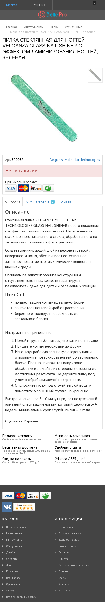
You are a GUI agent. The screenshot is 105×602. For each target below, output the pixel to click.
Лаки (9, 565)
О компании (66, 527)
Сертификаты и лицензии (74, 565)
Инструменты (14, 539)
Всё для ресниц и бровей (21, 597)
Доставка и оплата (69, 539)
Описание (12, 201)
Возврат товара (67, 546)
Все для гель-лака (16, 527)
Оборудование (14, 546)
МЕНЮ (39, 4)
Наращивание (14, 533)
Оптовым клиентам (70, 533)
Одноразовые (14, 584)
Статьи (62, 578)
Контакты (64, 584)
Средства (12, 558)
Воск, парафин (14, 578)
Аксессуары (12, 590)
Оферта (63, 558)
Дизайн (10, 552)
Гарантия (64, 552)
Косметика (12, 571)
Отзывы (66, 201)
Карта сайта (66, 590)
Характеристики (39, 201)
